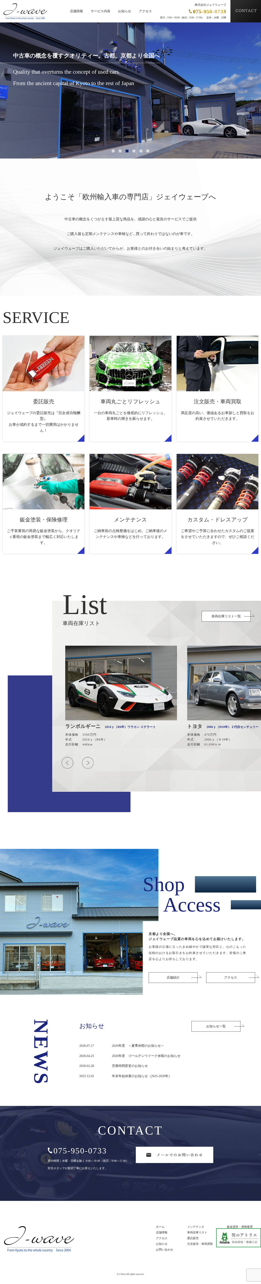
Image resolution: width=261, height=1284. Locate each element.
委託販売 (193, 1238)
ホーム (160, 1226)
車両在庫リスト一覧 (226, 616)
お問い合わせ (164, 1249)
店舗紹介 (173, 977)
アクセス (145, 11)
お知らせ (124, 11)
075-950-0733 (80, 1150)
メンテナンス (195, 1226)
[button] (113, 151)
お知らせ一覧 (216, 1026)
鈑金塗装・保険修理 (240, 1226)
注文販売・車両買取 (200, 1244)
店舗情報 (76, 11)
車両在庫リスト (197, 1232)
